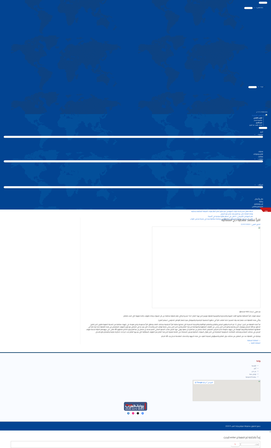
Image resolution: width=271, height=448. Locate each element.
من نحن (254, 371)
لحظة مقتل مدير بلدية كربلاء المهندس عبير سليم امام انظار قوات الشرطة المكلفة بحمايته (222, 211)
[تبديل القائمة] (248, 8)
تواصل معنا (252, 374)
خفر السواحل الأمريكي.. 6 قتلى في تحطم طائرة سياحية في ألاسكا (230, 216)
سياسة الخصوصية (251, 377)
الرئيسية (254, 365)
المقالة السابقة (253, 340)
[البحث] (235, 444)
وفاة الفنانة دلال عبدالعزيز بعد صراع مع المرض (237, 213)
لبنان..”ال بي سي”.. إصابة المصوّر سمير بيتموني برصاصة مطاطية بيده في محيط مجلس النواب (221, 218)
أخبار (255, 368)
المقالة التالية (254, 343)
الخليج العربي (256, 224)
